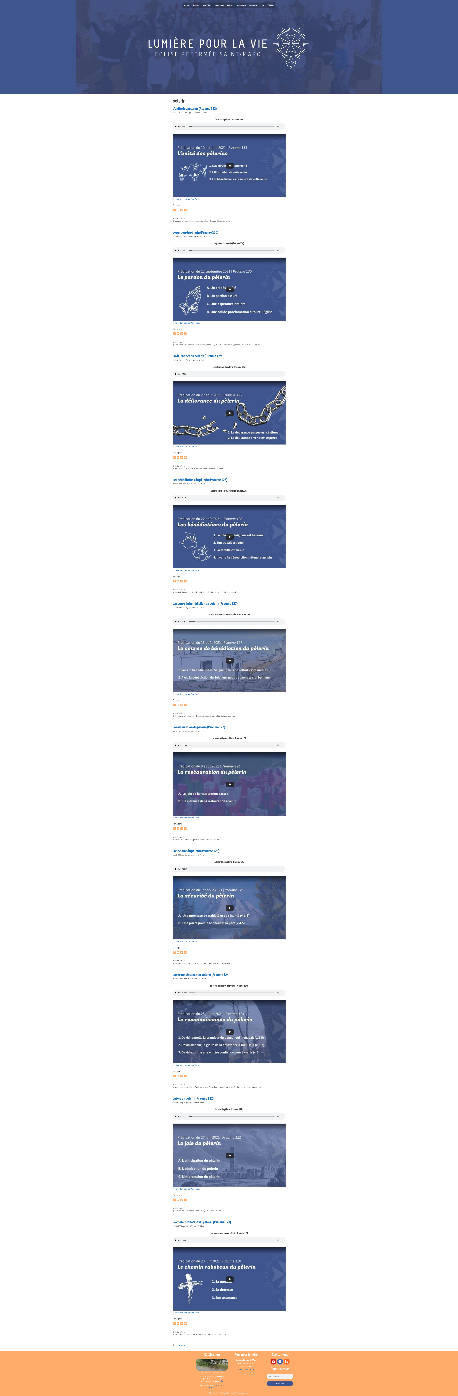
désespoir (190, 345)
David (197, 1087)
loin (204, 592)
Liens (262, 5)
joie (191, 840)
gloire (215, 1087)
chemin (186, 1335)
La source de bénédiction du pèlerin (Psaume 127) (205, 603)
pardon (224, 345)
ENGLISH (271, 5)
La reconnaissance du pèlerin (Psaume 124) (201, 975)
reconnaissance (255, 1087)
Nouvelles (196, 5)
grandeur (222, 1087)
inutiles (201, 716)
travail (233, 592)
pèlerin (206, 221)
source (222, 221)
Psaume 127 (215, 716)
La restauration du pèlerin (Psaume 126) (199, 727)
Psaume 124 (244, 1087)
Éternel (218, 345)
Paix (184, 963)
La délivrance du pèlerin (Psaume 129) (198, 356)
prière (195, 963)
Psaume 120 (215, 1335)
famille (195, 592)
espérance (210, 345)
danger (191, 1087)
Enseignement (241, 5)
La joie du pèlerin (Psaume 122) (193, 1098)
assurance (179, 345)
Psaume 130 (250, 345)
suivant (182, 1345)
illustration (199, 221)
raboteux (223, 1335)
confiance (184, 1087)
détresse (193, 1335)
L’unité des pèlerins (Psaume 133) (195, 108)
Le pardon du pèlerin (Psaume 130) (195, 232)
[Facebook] (280, 1362)
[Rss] (287, 1362)
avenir (177, 840)
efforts (195, 716)
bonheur (188, 716)
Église (197, 345)
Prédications (180, 218)
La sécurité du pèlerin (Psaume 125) (196, 851)
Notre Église (207, 5)
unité (228, 221)
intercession (199, 1211)
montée (200, 1335)
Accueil (186, 5)
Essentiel (230, 5)
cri (185, 345)
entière (203, 345)
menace (229, 1087)
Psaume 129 (213, 468)
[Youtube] (273, 1362)
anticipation (189, 1211)
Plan (222, 1381)
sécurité (219, 963)
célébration (179, 468)
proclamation (239, 345)
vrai (235, 716)
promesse (202, 963)
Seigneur (226, 592)
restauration (214, 840)
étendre (188, 592)
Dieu (211, 1087)
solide (257, 345)
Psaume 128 (218, 592)
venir (221, 468)
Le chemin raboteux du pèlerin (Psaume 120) (202, 1222)
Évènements (253, 5)
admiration (179, 221)
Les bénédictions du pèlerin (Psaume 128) (200, 480)
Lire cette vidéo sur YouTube (186, 199)
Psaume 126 (211, 963)
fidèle (200, 592)
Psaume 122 (219, 1211)
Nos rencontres (219, 5)
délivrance (189, 468)
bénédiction (189, 221)
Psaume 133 (214, 221)
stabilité (226, 963)
